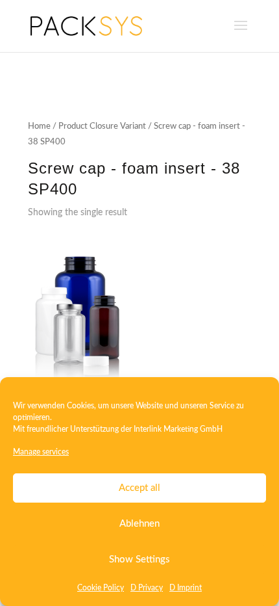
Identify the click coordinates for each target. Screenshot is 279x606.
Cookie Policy (100, 588)
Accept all (139, 488)
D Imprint (185, 588)
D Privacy (146, 588)
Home (39, 126)
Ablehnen (139, 524)
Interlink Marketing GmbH (178, 429)
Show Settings (139, 559)
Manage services (41, 452)
